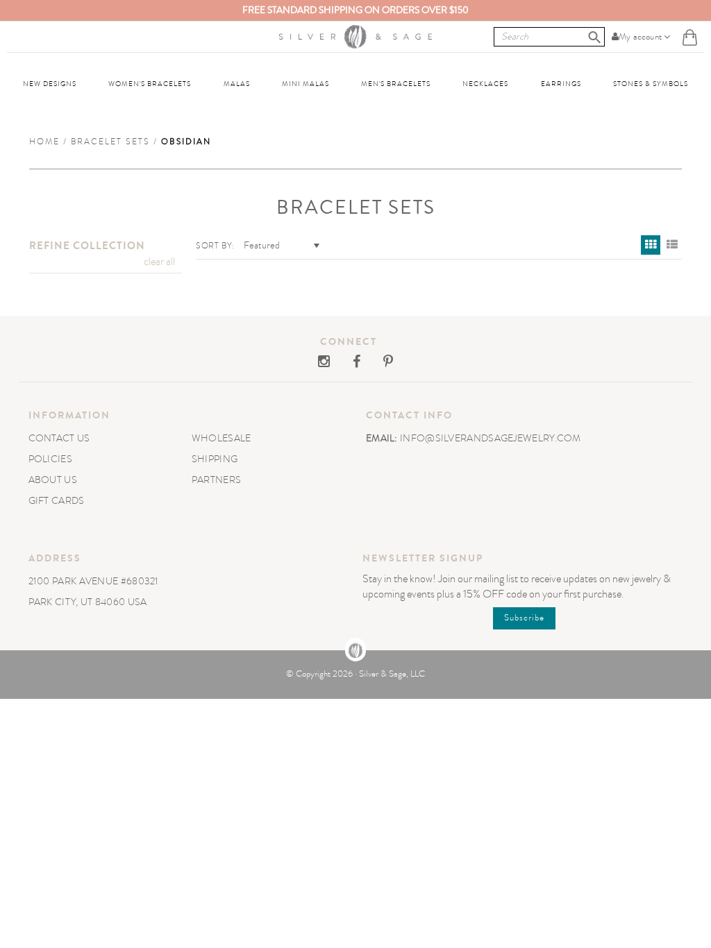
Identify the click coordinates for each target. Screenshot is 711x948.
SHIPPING (214, 459)
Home (44, 141)
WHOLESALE (221, 438)
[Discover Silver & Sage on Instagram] (324, 363)
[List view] (672, 245)
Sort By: (215, 245)
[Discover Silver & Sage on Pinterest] (377, 363)
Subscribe (524, 617)
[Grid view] (650, 245)
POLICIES (50, 459)
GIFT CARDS (56, 500)
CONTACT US (59, 438)
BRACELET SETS (110, 141)
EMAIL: (383, 438)
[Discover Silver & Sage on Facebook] (347, 363)
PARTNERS (216, 479)
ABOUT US (52, 479)
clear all (159, 261)
